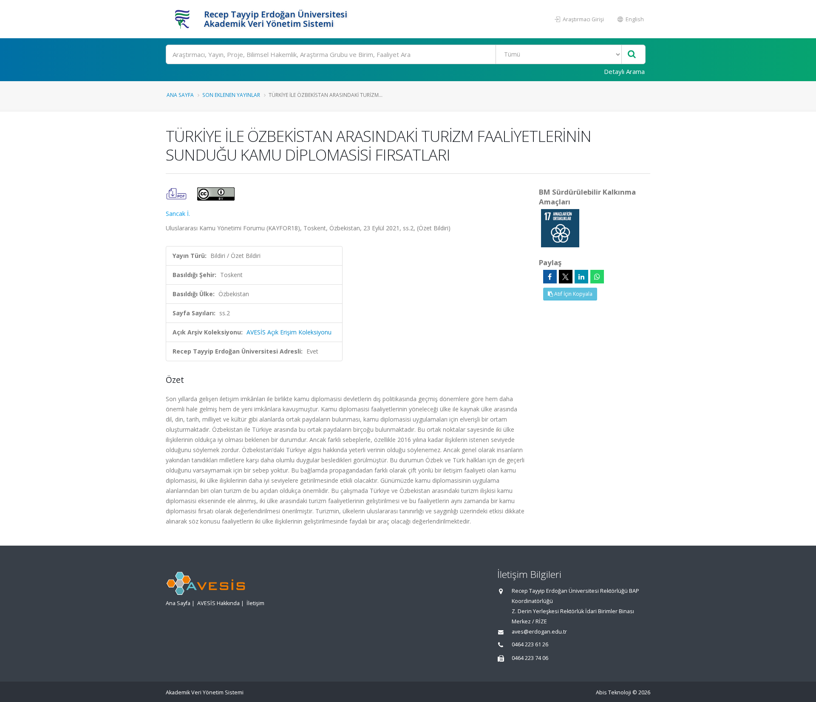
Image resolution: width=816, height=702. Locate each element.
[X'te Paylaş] (565, 276)
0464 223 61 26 (530, 644)
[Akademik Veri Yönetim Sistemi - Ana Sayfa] (184, 19)
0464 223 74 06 (530, 658)
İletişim (255, 603)
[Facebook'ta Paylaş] (550, 276)
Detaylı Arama (624, 71)
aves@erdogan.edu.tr (539, 631)
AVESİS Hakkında (218, 603)
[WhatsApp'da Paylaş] (597, 276)
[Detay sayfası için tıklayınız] (560, 228)
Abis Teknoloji (613, 692)
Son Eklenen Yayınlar (231, 94)
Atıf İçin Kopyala (572, 293)
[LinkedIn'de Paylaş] (581, 276)
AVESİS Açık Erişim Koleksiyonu (289, 332)
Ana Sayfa (180, 94)
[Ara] (631, 54)
